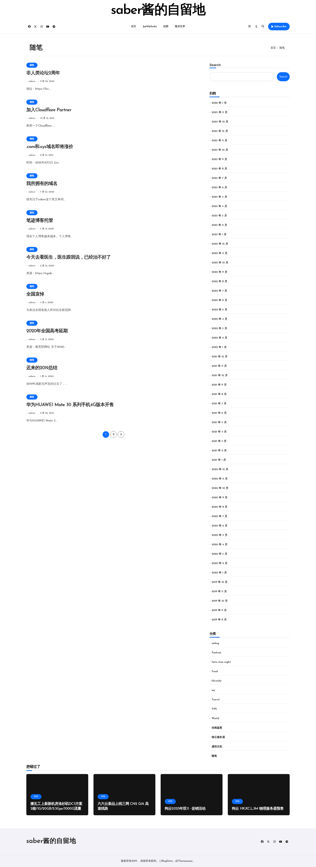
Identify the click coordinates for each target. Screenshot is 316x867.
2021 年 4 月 (219, 432)
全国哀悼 (35, 294)
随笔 (32, 65)
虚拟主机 (217, 746)
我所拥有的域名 (41, 183)
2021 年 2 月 (219, 450)
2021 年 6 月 (219, 413)
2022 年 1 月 (219, 347)
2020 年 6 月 (219, 525)
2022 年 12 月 (220, 244)
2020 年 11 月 (220, 479)
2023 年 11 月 (219, 140)
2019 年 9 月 (219, 610)
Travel (215, 699)
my (213, 690)
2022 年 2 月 (219, 338)
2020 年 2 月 (219, 563)
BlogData (167, 861)
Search (215, 65)
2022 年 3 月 (219, 328)
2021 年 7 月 (219, 403)
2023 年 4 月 (219, 206)
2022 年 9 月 (219, 272)
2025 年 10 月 (220, 121)
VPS (214, 709)
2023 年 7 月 (219, 178)
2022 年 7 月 (219, 291)
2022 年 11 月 (219, 253)
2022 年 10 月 (220, 262)
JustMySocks (150, 26)
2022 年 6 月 (219, 300)
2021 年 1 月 (219, 460)
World (215, 718)
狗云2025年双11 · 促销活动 (185, 809)
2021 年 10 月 (220, 375)
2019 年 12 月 (219, 582)
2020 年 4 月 (219, 544)
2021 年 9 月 (219, 385)
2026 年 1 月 (219, 103)
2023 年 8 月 (219, 168)
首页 (133, 26)
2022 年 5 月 (219, 309)
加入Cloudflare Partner (48, 110)
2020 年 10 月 (220, 488)
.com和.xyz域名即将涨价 (49, 147)
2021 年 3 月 (219, 441)
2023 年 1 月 (219, 234)
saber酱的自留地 (158, 10)
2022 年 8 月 (219, 281)
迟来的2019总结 (41, 368)
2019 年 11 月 (219, 591)
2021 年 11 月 (219, 366)
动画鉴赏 (217, 728)
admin (31, 81)
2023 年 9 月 (219, 159)
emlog (215, 643)
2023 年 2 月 (219, 225)
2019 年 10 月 (220, 601)
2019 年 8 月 (219, 619)
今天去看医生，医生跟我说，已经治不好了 (68, 257)
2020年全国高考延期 (47, 331)
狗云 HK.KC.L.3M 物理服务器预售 (258, 809)
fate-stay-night (221, 662)
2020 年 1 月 (219, 572)
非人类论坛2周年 (43, 73)
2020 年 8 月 (219, 507)
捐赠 (165, 26)
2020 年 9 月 (219, 497)
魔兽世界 (180, 26)
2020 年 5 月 (219, 535)
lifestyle (217, 681)
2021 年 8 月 (219, 394)
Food (215, 671)
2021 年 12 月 (219, 356)
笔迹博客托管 (39, 220)
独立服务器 (218, 737)
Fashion (216, 652)
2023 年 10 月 (220, 150)
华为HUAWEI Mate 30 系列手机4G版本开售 (70, 405)
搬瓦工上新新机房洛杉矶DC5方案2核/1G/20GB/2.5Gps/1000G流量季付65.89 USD (56, 808)
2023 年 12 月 (220, 131)
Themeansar (185, 861)
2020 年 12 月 (220, 469)
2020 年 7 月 (219, 516)
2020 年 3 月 (219, 554)
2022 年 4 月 (219, 319)
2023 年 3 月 (219, 215)
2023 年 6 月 (219, 187)
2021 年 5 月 (219, 422)
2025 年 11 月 (219, 112)
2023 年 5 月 (219, 197)
